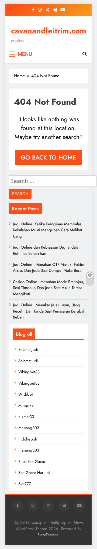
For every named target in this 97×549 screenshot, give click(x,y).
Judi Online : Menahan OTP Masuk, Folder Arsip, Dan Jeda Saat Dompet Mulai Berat (49, 267)
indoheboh (27, 439)
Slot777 (24, 484)
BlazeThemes (47, 534)
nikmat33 (26, 417)
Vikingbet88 (29, 372)
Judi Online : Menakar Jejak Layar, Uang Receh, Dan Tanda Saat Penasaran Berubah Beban (49, 311)
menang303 (28, 428)
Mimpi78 (26, 405)
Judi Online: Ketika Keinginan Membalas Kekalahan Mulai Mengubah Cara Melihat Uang (47, 230)
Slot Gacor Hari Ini (34, 473)
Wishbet (25, 394)
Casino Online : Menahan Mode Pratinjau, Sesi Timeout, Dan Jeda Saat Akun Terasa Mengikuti (48, 288)
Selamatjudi (28, 350)
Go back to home (48, 157)
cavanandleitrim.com (48, 30)
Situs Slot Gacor (31, 462)
